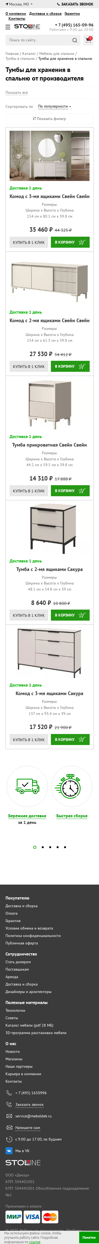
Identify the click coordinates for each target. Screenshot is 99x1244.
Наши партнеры (19, 1066)
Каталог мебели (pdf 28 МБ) (29, 1025)
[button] (34, 847)
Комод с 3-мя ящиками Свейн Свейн (50, 196)
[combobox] (54, 107)
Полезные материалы (27, 1002)
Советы (12, 1017)
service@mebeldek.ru (33, 1116)
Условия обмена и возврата (29, 928)
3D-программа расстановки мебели (36, 1032)
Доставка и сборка (45, 13)
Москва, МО (19, 4)
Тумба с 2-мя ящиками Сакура (49, 569)
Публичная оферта (22, 943)
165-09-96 (74, 25)
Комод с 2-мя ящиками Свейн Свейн (50, 320)
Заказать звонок (77, 4)
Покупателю (17, 898)
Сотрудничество (21, 954)
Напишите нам (27, 1127)
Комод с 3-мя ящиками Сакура (49, 693)
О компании (16, 13)
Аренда (12, 976)
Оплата (12, 913)
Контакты (17, 18)
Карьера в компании (23, 1073)
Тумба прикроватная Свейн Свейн (49, 445)
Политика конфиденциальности (33, 935)
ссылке (34, 1242)
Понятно (89, 1237)
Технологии (15, 1010)
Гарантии (72, 13)
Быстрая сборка (71, 816)
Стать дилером (18, 961)
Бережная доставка (27, 816)
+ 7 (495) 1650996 (31, 1092)
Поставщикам (17, 969)
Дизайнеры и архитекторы (28, 991)
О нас (11, 1044)
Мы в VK (22, 1150)
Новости (13, 1051)
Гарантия (13, 920)
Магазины (14, 1058)
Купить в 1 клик (29, 242)
